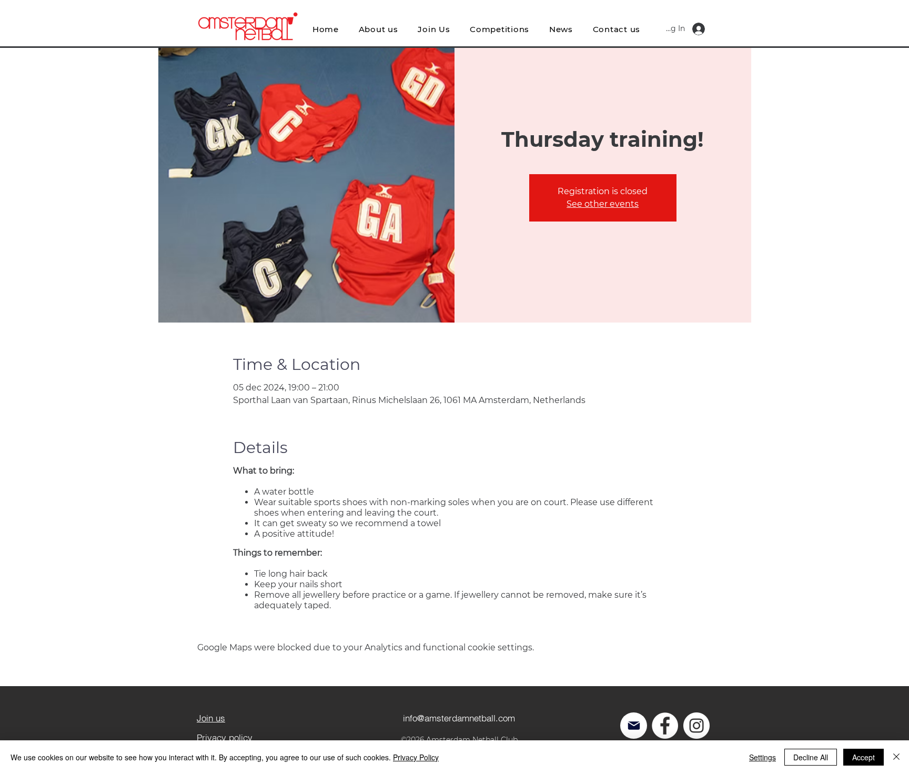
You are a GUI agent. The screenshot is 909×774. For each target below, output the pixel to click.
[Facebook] (665, 725)
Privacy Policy (416, 757)
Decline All (810, 757)
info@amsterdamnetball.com (459, 717)
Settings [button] (762, 757)
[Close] (896, 757)
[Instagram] (696, 725)
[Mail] (633, 725)
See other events (603, 204)
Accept (863, 757)
